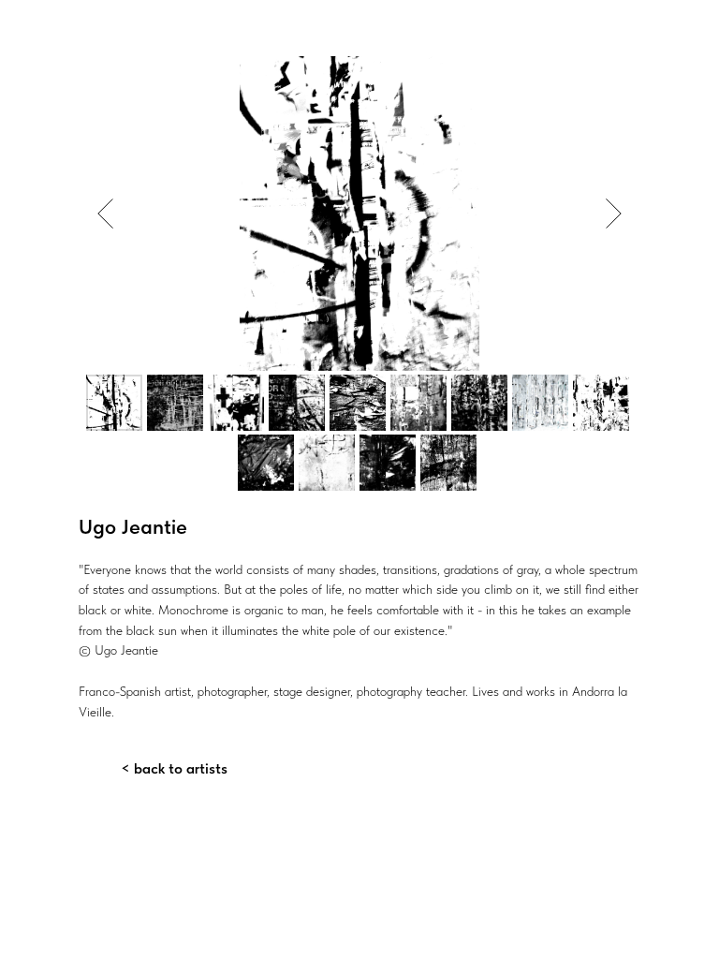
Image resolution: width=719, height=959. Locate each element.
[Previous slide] (105, 214)
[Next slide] (614, 214)
